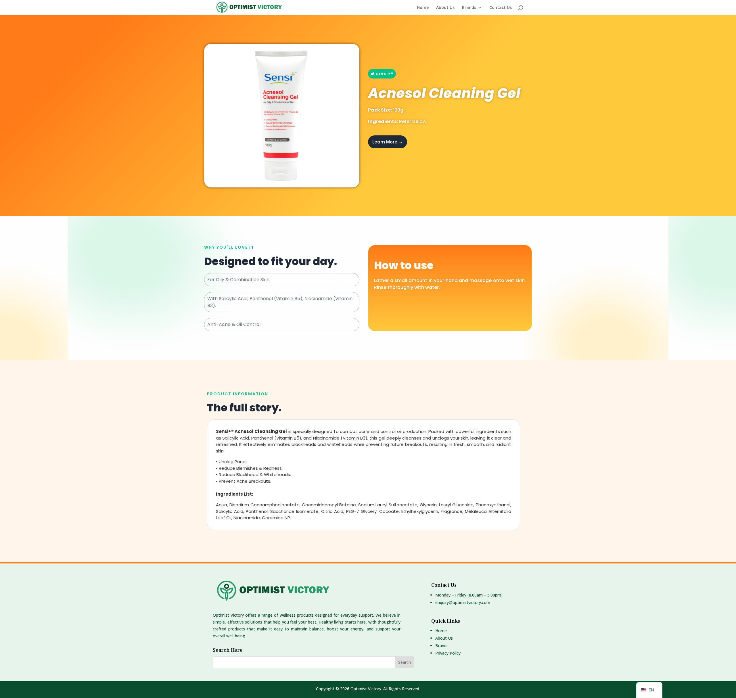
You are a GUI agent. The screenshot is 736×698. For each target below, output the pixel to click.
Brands (469, 7)
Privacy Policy (448, 653)
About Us (445, 7)
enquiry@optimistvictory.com (462, 602)
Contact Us (500, 7)
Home (423, 7)
